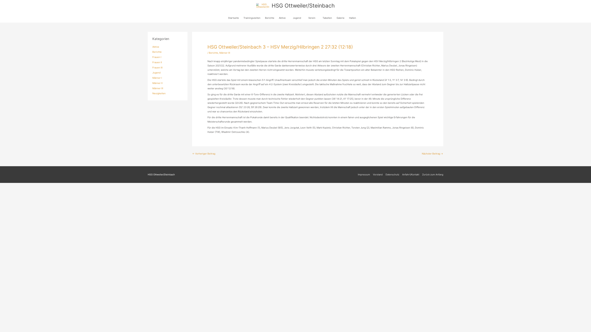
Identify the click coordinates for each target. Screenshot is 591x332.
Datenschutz (392, 174)
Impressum (364, 174)
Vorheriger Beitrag (203, 153)
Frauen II (157, 62)
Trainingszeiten (251, 17)
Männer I (157, 77)
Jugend (297, 17)
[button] (362, 18)
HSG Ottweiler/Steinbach (303, 5)
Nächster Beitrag (432, 153)
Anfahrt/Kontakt (410, 174)
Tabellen (327, 17)
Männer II (157, 83)
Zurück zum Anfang (432, 174)
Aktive (282, 17)
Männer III (157, 88)
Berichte (269, 17)
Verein (311, 17)
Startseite (233, 17)
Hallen (352, 17)
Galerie (340, 17)
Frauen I (156, 57)
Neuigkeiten (159, 93)
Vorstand (378, 174)
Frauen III (157, 67)
